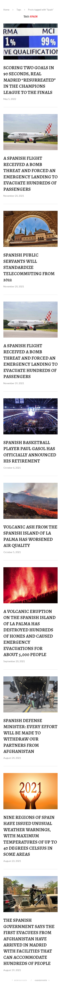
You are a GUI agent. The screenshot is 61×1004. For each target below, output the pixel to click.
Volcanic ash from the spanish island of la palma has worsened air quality (30, 536)
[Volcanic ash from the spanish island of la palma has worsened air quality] (30, 501)
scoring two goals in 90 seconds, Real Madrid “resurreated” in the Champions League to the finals (29, 80)
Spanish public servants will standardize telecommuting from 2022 (29, 267)
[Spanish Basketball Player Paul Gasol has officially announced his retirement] (30, 416)
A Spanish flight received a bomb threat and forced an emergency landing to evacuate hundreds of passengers (30, 173)
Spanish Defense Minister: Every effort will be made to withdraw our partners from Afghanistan (30, 736)
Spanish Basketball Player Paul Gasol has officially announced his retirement (29, 451)
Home (6, 9)
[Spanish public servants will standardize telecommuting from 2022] (30, 229)
